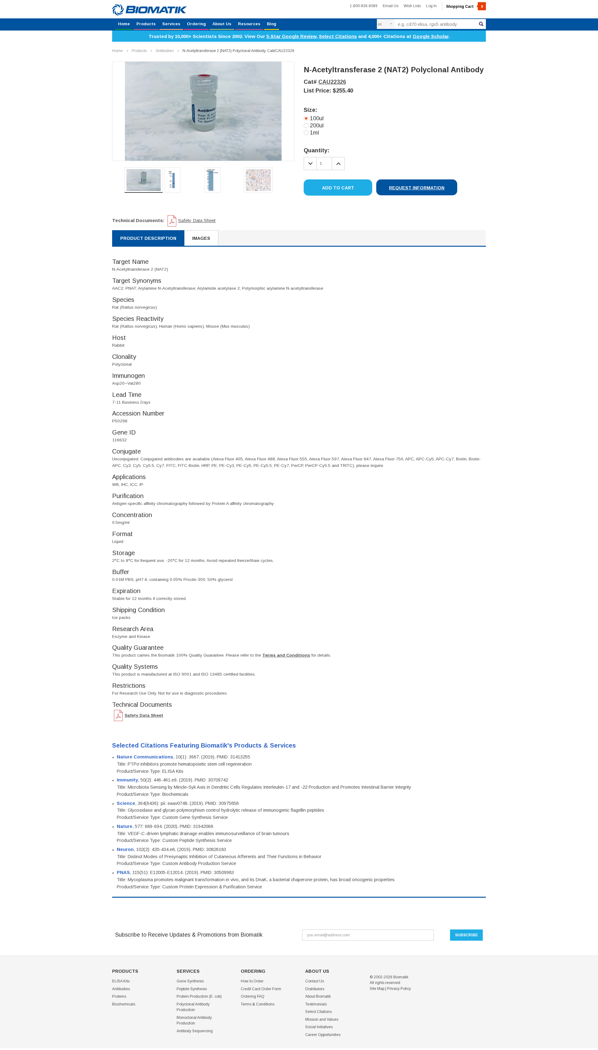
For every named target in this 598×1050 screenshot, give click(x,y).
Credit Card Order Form (261, 989)
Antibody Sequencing (195, 1031)
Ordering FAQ (252, 996)
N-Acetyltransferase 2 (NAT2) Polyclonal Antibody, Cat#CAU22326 (238, 51)
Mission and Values (321, 1019)
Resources (249, 23)
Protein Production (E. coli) (199, 996)
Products (146, 23)
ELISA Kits (121, 981)
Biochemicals (123, 1004)
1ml (314, 132)
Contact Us (314, 981)
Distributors (314, 989)
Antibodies (164, 51)
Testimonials (316, 1004)
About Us (221, 23)
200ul (317, 125)
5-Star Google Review (291, 36)
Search (481, 24)
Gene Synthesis (190, 981)
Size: (310, 110)
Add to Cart (338, 187)
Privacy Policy (399, 988)
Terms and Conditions (286, 655)
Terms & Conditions (257, 1004)
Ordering (196, 23)
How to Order (252, 981)
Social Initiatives (319, 1027)
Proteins (119, 996)
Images (201, 238)
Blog (271, 23)
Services (171, 23)
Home (124, 23)
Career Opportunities (322, 1035)
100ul (317, 118)
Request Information (416, 187)
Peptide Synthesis (192, 989)
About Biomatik (318, 996)
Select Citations (338, 36)
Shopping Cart (464, 6)
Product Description (148, 238)
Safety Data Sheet (197, 220)
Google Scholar (430, 36)
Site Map (377, 988)
